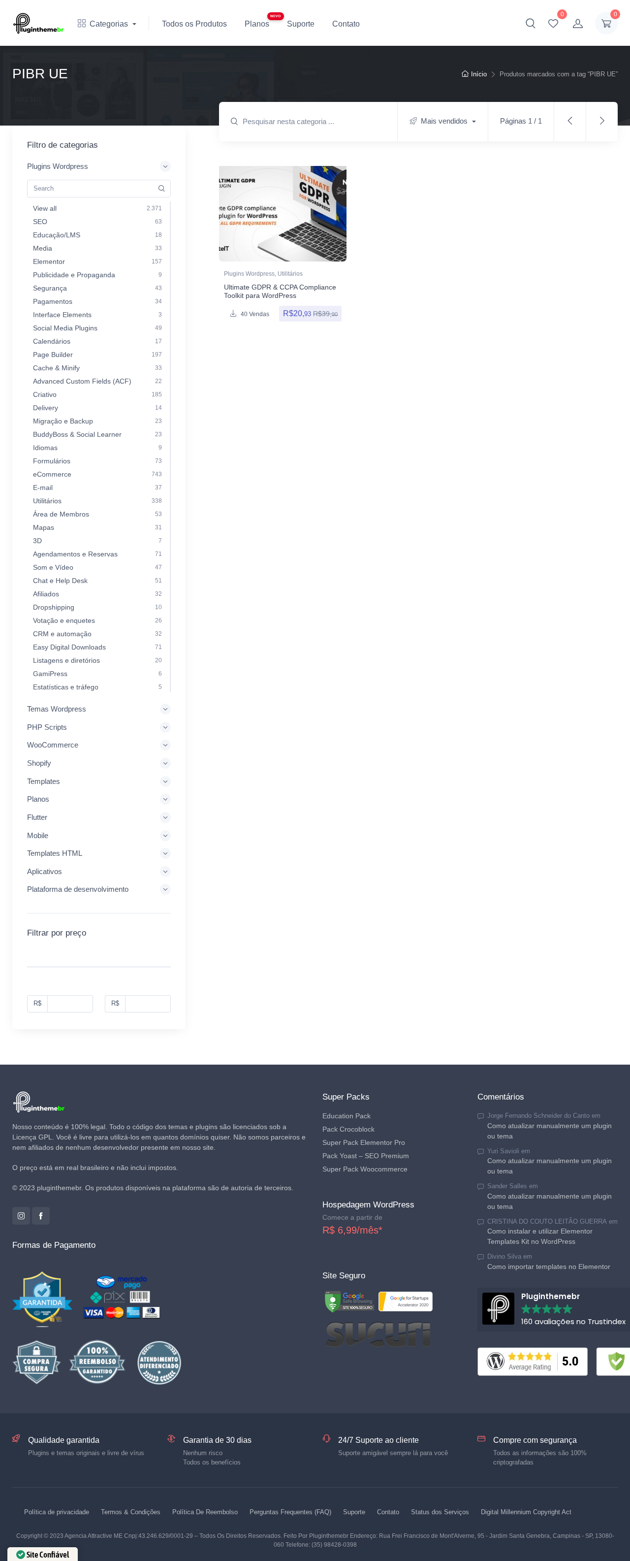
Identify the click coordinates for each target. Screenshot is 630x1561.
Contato (346, 24)
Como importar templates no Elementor (548, 1266)
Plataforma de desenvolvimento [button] (77, 889)
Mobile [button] (37, 835)
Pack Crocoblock (348, 1129)
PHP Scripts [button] (47, 727)
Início (479, 74)
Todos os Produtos (194, 24)
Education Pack (346, 1116)
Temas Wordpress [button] (56, 709)
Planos (257, 24)
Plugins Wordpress (249, 273)
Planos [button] (38, 799)
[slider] (27, 970)
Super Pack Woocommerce (365, 1169)
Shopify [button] (39, 763)
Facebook (41, 1216)
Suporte (301, 24)
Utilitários (290, 273)
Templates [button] (43, 781)
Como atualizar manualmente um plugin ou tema (549, 1130)
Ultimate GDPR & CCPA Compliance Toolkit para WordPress (280, 291)
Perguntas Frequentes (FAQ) (290, 1512)
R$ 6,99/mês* (352, 1230)
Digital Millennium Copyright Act (526, 1512)
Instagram (21, 1216)
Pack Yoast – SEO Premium (365, 1156)
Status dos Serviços (440, 1512)
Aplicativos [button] (44, 871)
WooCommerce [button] (52, 745)
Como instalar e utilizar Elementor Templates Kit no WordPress (540, 1236)
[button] (530, 23)
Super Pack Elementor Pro (363, 1142)
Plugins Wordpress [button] (57, 166)
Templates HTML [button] (54, 853)
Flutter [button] (37, 817)
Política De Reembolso (205, 1512)
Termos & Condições (130, 1512)
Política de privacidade (56, 1512)
